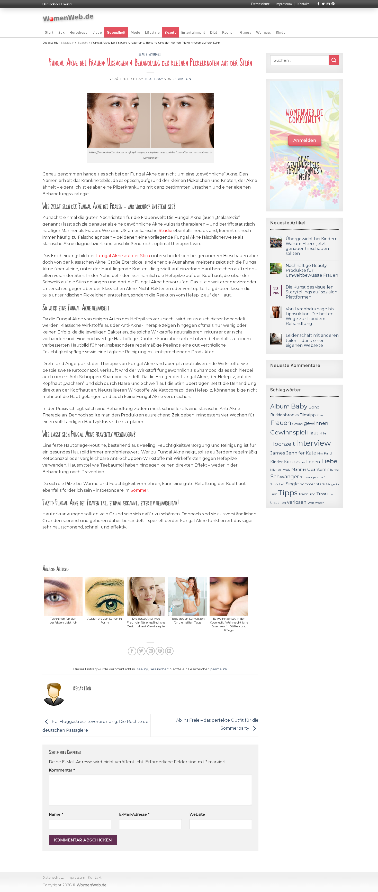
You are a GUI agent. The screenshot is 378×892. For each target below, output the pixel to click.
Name (56, 814)
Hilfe (323, 433)
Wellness (263, 32)
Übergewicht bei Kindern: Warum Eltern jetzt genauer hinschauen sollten (312, 246)
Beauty (170, 32)
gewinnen (316, 423)
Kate (311, 453)
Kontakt (303, 4)
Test (273, 494)
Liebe (97, 32)
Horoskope (78, 32)
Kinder (281, 32)
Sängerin (332, 484)
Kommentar (62, 770)
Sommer (139, 490)
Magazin (67, 42)
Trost (321, 493)
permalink (218, 669)
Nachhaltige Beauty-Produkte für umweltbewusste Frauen (312, 270)
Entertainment (193, 32)
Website (197, 814)
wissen (319, 503)
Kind (328, 453)
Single (292, 483)
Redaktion (182, 79)
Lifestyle (152, 32)
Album (280, 406)
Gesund (297, 424)
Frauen (280, 422)
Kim (320, 453)
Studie (165, 230)
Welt (311, 503)
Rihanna (333, 469)
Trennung (307, 494)
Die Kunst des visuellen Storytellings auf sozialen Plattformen (311, 292)
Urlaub (331, 494)
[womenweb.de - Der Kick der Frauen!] (68, 17)
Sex (61, 32)
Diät (213, 32)
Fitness (245, 32)
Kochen (228, 32)
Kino (289, 461)
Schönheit (277, 484)
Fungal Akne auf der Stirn (123, 255)
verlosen (297, 502)
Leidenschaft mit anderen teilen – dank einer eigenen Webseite (312, 340)
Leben (313, 461)
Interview (313, 443)
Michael (276, 469)
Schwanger (284, 476)
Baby (299, 406)
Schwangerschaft (313, 477)
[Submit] (334, 60)
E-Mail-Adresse (134, 814)
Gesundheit (116, 32)
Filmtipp (308, 415)
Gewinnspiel (288, 432)
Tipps (288, 492)
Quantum (316, 469)
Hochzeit (282, 443)
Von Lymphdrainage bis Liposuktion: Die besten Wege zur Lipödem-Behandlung (310, 316)
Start (49, 32)
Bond (314, 407)
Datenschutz (260, 4)
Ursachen (278, 503)
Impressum (283, 4)
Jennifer (295, 453)
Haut (312, 432)
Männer (298, 469)
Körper (300, 462)
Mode (135, 32)
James (277, 453)
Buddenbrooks (284, 415)
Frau (320, 415)
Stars (320, 484)
